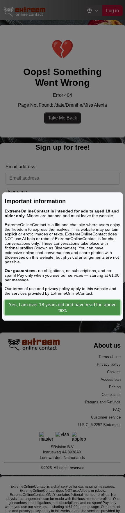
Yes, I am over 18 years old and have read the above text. (63, 307)
